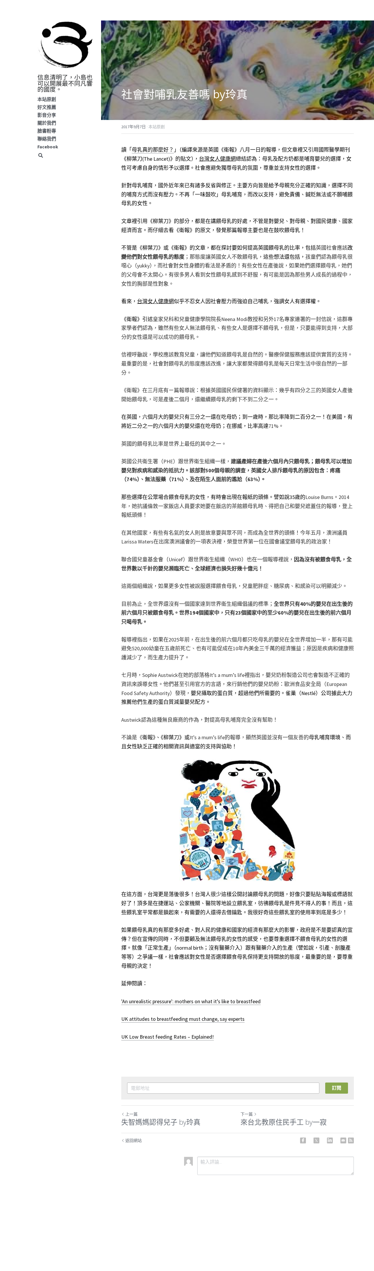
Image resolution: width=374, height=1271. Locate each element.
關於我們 (46, 123)
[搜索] (40, 155)
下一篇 (246, 1114)
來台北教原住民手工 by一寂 (283, 1122)
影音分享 (46, 115)
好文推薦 (46, 107)
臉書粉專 (46, 131)
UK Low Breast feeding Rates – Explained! (167, 1036)
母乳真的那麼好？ (153, 149)
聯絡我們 (46, 139)
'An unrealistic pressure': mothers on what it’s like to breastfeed (191, 1001)
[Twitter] (316, 1140)
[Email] (343, 1140)
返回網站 (133, 1140)
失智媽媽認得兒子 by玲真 (160, 1122)
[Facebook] (303, 1140)
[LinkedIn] (330, 1140)
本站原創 (46, 99)
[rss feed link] (351, 1140)
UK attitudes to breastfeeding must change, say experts (183, 1019)
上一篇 (131, 1114)
